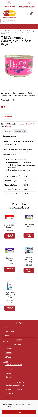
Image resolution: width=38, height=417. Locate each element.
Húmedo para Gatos (23, 124)
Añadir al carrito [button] (10, 236)
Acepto (19, 412)
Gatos (12, 31)
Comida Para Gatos (21, 31)
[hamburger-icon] (19, 26)
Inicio (2, 31)
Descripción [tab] (8, 131)
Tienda (7, 31)
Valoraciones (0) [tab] (20, 131)
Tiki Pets (32, 124)
